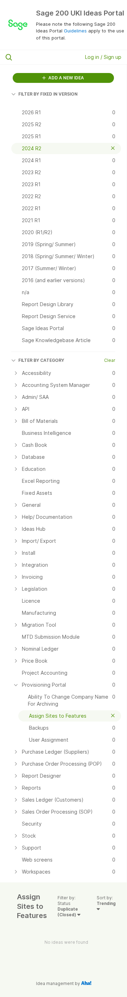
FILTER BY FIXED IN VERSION (48, 94)
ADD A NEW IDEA (65, 77)
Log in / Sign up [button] (103, 57)
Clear (109, 360)
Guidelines (75, 31)
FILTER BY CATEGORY (41, 360)
